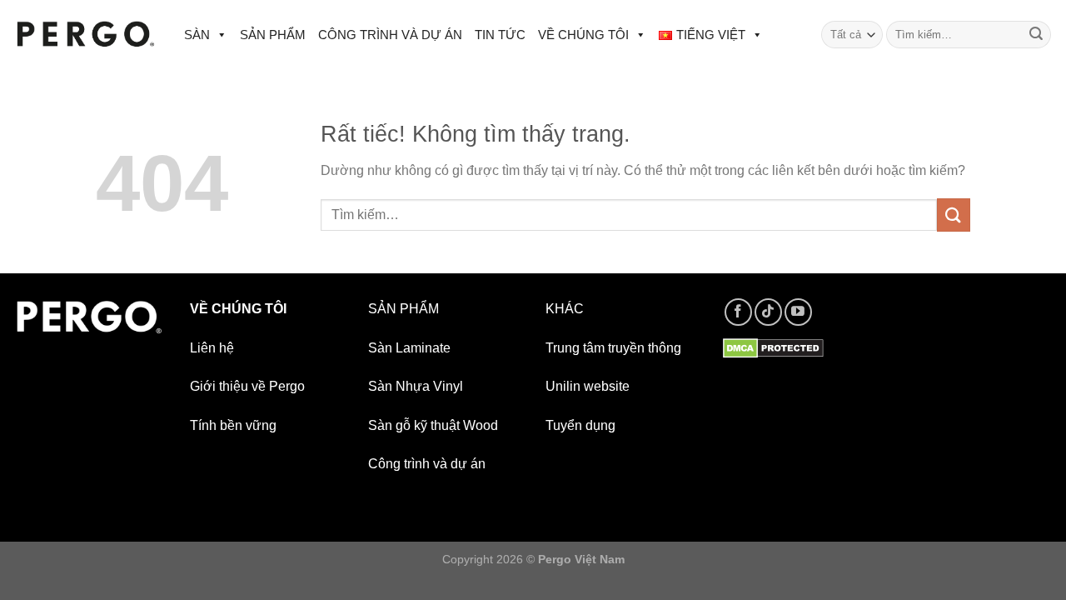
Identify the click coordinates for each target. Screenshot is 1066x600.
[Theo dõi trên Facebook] (738, 312)
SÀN (197, 35)
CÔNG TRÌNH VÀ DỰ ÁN (390, 35)
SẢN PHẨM (273, 35)
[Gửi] (1036, 35)
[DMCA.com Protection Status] (773, 348)
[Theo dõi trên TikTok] (768, 312)
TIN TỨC (500, 35)
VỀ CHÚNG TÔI (583, 35)
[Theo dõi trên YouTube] (798, 312)
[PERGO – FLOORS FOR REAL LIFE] (85, 35)
